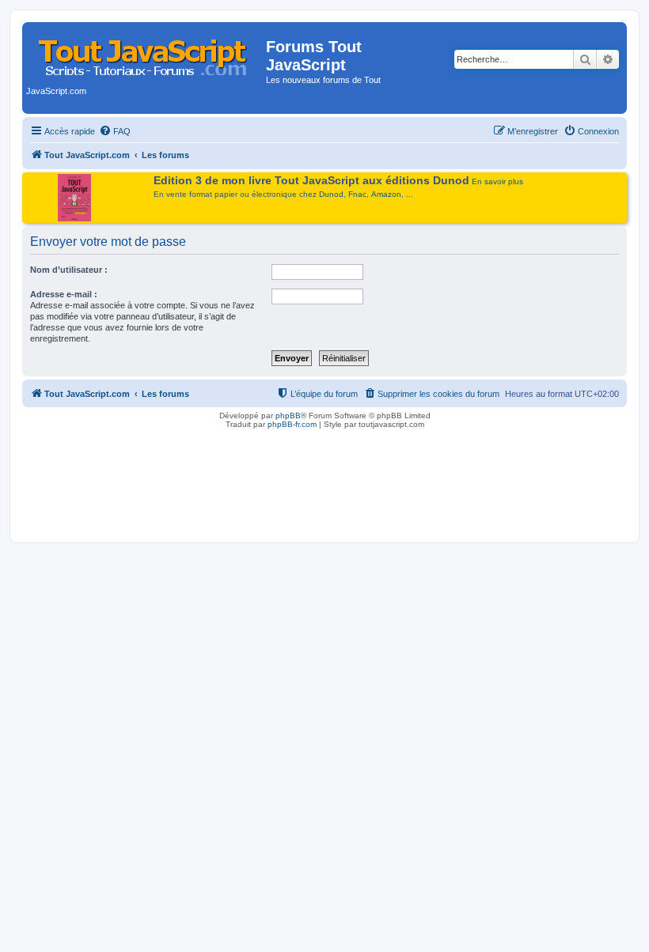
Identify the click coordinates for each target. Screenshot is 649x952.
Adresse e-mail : (63, 294)
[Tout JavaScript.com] (146, 51)
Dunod (331, 194)
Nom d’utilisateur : (69, 269)
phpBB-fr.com (292, 424)
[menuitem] (115, 131)
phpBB (288, 415)
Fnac (357, 194)
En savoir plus (497, 181)
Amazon (386, 194)
